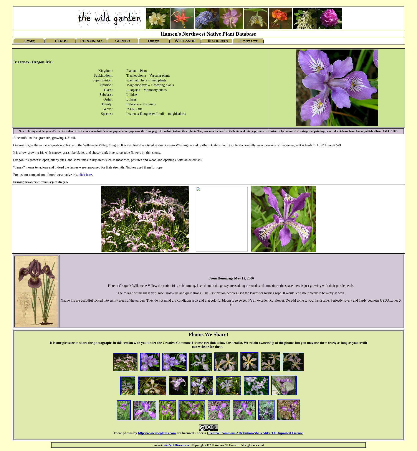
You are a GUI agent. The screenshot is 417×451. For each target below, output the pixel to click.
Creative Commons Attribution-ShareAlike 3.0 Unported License (255, 433)
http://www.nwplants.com (157, 433)
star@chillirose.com (176, 445)
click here (85, 175)
